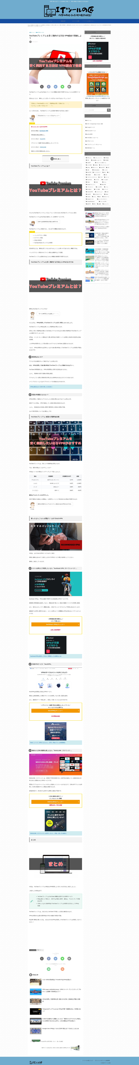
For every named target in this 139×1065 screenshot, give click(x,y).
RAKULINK (43, 147)
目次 (55, 159)
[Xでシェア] (42, 86)
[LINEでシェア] (62, 86)
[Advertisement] (55, 935)
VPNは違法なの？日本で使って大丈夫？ (41, 386)
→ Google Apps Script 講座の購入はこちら (97, 96)
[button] (69, 86)
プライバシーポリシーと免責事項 (102, 1060)
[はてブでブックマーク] (55, 86)
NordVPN (42, 139)
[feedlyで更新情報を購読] (48, 969)
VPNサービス (33, 950)
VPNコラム (41, 950)
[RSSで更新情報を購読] (62, 969)
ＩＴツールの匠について (87, 1060)
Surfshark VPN (44, 131)
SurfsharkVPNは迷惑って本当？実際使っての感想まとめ (45, 656)
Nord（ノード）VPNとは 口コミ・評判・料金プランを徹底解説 (48, 742)
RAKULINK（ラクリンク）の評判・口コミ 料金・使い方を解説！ (48, 833)
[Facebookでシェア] (49, 86)
